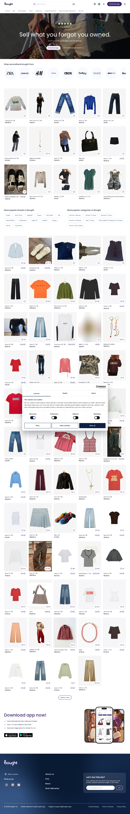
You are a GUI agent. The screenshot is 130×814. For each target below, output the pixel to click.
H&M (96, 344)
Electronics (39, 11)
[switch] (54, 417)
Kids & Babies (22, 11)
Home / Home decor (76, 226)
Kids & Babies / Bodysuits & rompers (111, 220)
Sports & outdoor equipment (67, 11)
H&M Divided (10, 220)
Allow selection (65, 425)
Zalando (70, 344)
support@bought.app (63, 807)
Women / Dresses (75, 220)
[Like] (24, 116)
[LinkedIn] (12, 784)
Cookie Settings (93, 807)
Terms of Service (108, 807)
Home (31, 11)
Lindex (8, 215)
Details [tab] (65, 393)
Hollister (44, 220)
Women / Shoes (90, 215)
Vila (59, 215)
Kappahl (29, 215)
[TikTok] (18, 784)
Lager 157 (35, 220)
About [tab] (93, 393)
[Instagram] (6, 784)
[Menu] (99, 4)
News (47, 783)
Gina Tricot (18, 215)
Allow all (92, 425)
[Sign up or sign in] (104, 4)
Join (119, 788)
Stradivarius (23, 220)
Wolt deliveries (52, 788)
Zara (121, 158)
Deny (37, 425)
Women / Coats (106, 215)
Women (7, 11)
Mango (54, 220)
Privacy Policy (121, 807)
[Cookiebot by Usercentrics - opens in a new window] (97, 387)
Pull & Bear (49, 215)
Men (14, 11)
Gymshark (18, 226)
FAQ (47, 779)
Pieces (8, 226)
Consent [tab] (36, 393)
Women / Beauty (75, 215)
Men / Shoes (90, 220)
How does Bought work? (72, 48)
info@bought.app (38, 807)
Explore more (65, 697)
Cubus (39, 215)
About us (49, 774)
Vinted (22, 196)
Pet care (81, 11)
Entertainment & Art (50, 11)
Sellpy (46, 611)
